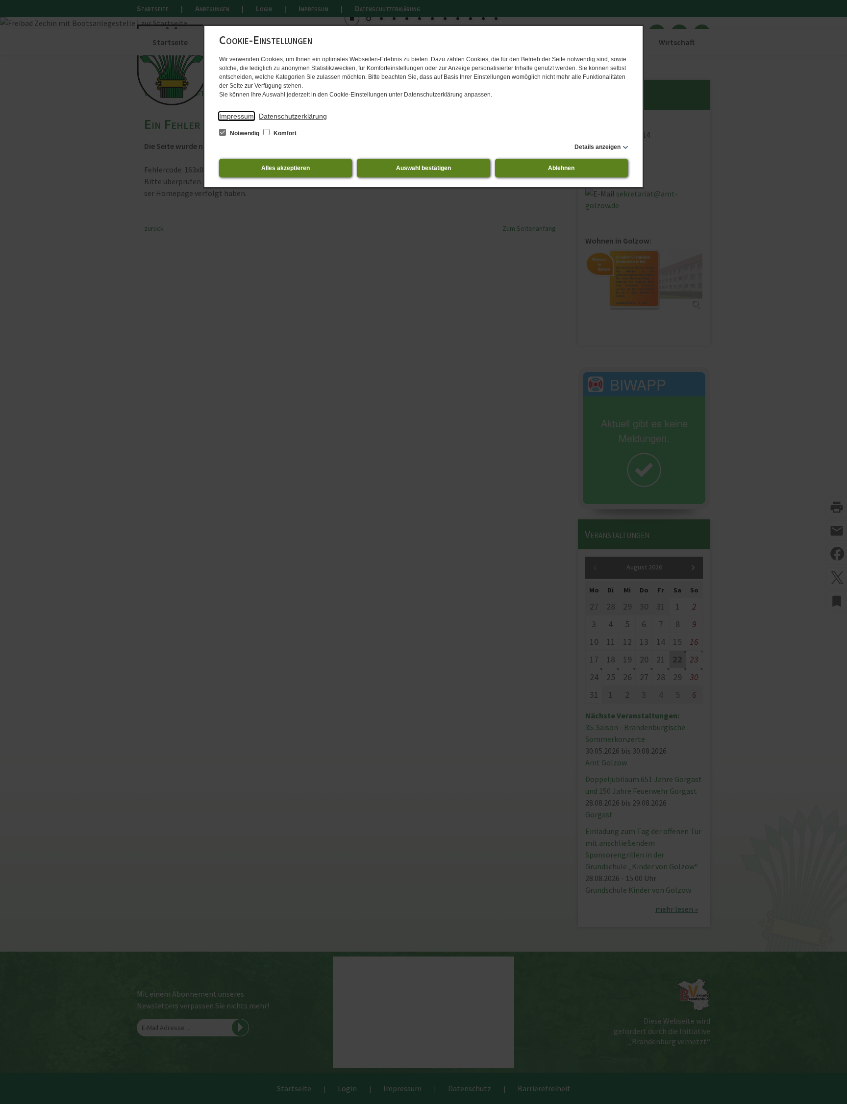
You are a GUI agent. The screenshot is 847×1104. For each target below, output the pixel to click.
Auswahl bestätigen (423, 168)
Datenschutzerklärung (293, 116)
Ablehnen (561, 168)
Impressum (236, 116)
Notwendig (244, 133)
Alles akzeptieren (285, 168)
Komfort (284, 133)
